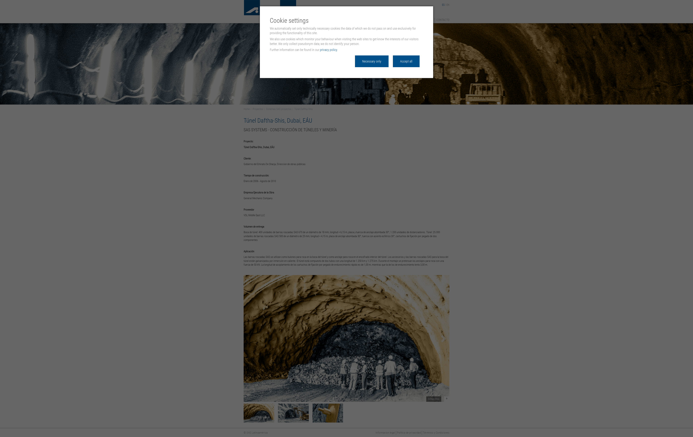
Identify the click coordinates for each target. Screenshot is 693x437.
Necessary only (371, 61)
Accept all (406, 61)
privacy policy (328, 50)
